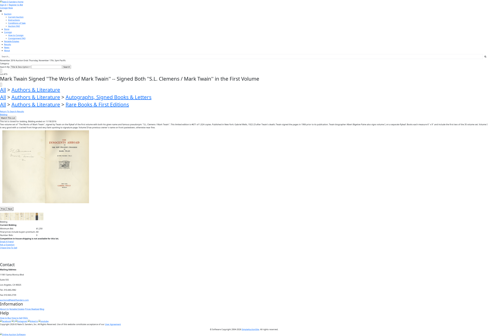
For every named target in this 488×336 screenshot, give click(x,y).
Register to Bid (16, 4)
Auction (7, 14)
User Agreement (113, 324)
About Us (4, 309)
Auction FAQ (14, 26)
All (3, 89)
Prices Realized (32, 309)
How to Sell (17, 318)
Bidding (3, 114)
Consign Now (6, 7)
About (7, 50)
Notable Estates (11, 41)
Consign (8, 32)
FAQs (25, 318)
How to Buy (5, 318)
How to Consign (16, 35)
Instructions (14, 20)
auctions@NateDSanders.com (14, 300)
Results (7, 44)
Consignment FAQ (17, 38)
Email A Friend (7, 241)
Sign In (3, 4)
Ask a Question (7, 244)
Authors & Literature (35, 89)
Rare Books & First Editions (97, 104)
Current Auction (16, 17)
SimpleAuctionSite (250, 329)
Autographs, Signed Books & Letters (108, 97)
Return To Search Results (12, 111)
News (6, 47)
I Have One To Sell (8, 247)
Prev (3, 208)
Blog (42, 309)
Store (6, 29)
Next (10, 208)
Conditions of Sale (17, 23)
